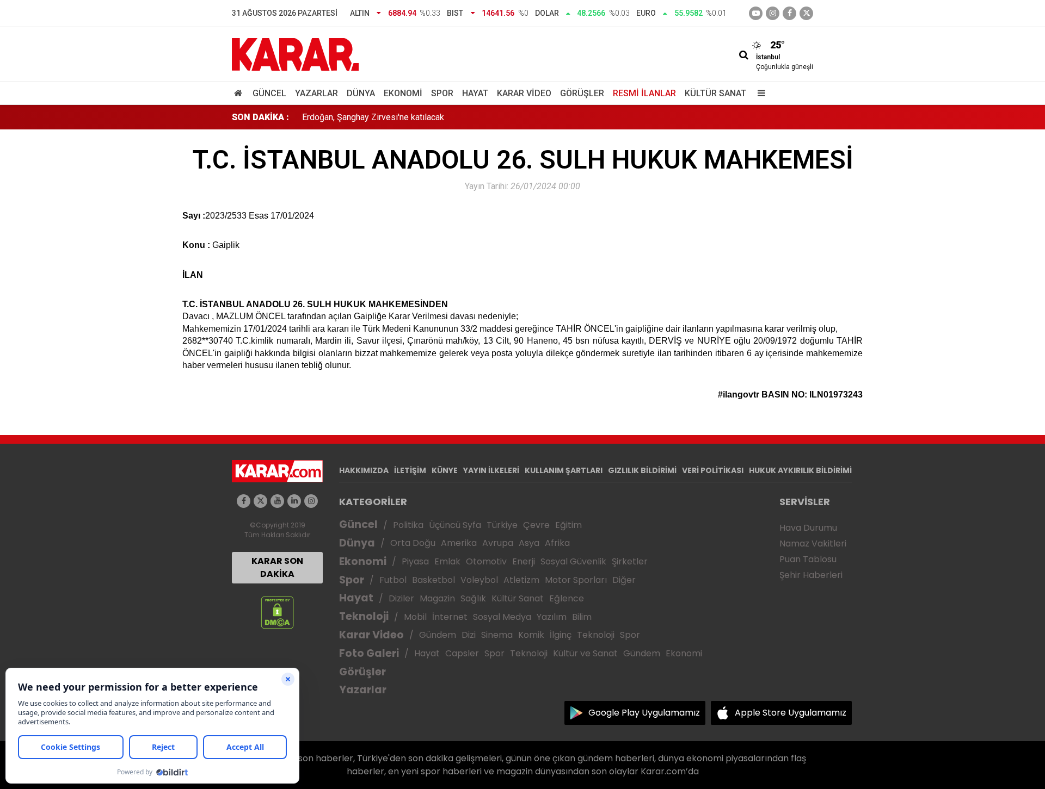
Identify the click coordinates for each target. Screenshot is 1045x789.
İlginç (560, 635)
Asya (529, 543)
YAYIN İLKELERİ (491, 470)
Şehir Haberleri (811, 575)
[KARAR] (295, 53)
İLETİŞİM (410, 470)
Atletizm (521, 580)
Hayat (475, 93)
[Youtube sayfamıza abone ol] (277, 501)
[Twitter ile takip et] (806, 13)
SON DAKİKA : (260, 117)
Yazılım (552, 617)
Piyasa (415, 561)
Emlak (447, 561)
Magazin (437, 598)
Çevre (536, 525)
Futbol (393, 580)
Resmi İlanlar (644, 93)
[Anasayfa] (240, 93)
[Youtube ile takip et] (756, 13)
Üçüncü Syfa (455, 525)
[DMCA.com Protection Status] (277, 612)
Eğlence (566, 598)
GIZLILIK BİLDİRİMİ (642, 470)
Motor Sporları (576, 580)
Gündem (437, 635)
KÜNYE (445, 470)
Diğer (624, 580)
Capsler (462, 653)
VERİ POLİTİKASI (712, 470)
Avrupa (497, 543)
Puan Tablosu (808, 559)
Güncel (269, 93)
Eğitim (568, 525)
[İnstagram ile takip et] (772, 13)
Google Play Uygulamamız (644, 712)
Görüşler (582, 93)
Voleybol (479, 580)
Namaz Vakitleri (812, 543)
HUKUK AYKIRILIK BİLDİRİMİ (800, 470)
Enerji (523, 561)
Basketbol (433, 580)
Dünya (361, 93)
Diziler (401, 598)
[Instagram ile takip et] (311, 501)
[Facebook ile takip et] (789, 13)
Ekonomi (403, 93)
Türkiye (502, 525)
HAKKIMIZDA (364, 470)
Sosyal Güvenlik (573, 561)
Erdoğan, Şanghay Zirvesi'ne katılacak (373, 117)
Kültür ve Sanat (585, 653)
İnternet (450, 617)
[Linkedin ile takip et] (294, 501)
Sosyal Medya (502, 617)
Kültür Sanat (715, 93)
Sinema (497, 635)
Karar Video (524, 93)
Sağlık (473, 598)
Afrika (557, 543)
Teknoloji (364, 616)
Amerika (459, 543)
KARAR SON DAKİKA (277, 567)
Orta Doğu (412, 543)
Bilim (582, 617)
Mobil (415, 617)
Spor (442, 93)
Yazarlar (316, 93)
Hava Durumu (808, 527)
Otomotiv (486, 561)
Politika (408, 525)
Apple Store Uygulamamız (790, 712)
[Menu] (759, 93)
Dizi (469, 635)
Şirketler (630, 561)
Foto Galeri (369, 653)
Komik (531, 635)
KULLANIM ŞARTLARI (564, 470)
